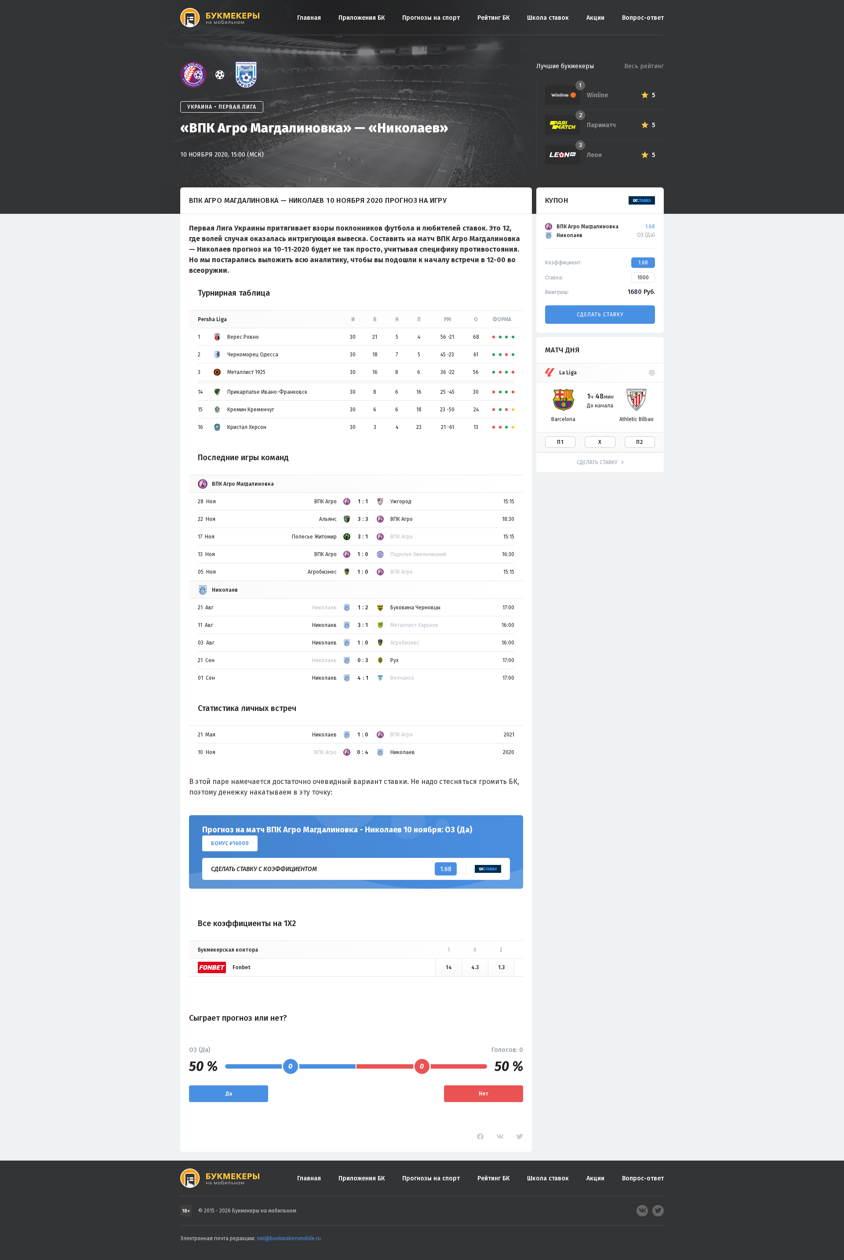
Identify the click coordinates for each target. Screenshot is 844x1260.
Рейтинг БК (493, 18)
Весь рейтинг (644, 66)
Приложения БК (361, 18)
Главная (309, 18)
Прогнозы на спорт (431, 18)
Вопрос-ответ (643, 18)
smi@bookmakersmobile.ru (289, 1238)
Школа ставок (548, 18)
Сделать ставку (600, 314)
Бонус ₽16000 (230, 843)
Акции (595, 18)
